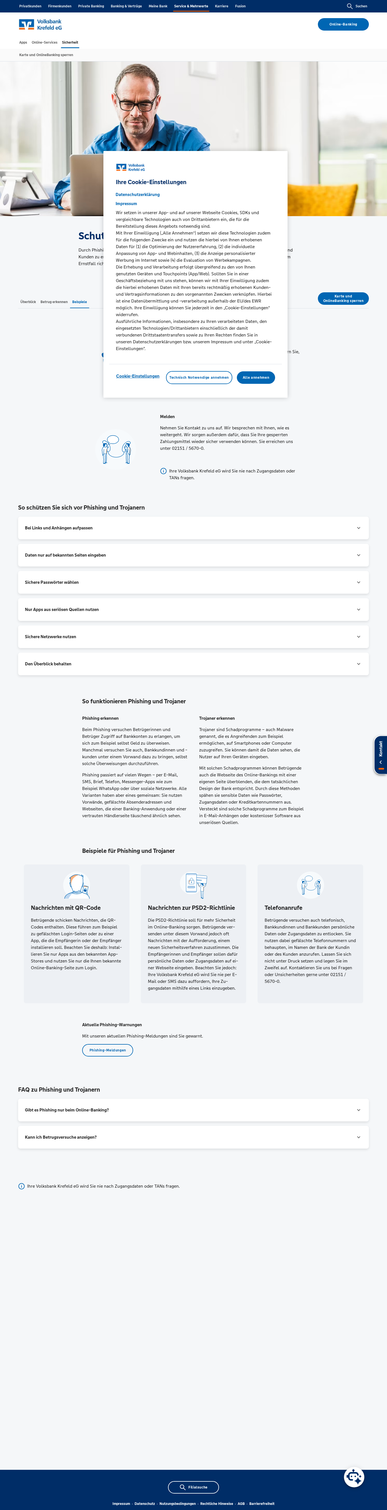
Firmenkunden (59, 6)
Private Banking (91, 6)
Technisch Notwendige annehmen (199, 378)
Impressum (121, 1504)
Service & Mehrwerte (191, 6)
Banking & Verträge (126, 6)
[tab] (23, 42)
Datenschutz (145, 1504)
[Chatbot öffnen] (354, 1477)
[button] (193, 528)
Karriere (221, 6)
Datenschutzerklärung (138, 194)
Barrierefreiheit (262, 1504)
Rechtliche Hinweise (216, 1504)
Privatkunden (30, 6)
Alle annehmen (256, 378)
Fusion (240, 6)
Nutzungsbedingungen (178, 1504)
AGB (241, 1504)
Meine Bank (158, 6)
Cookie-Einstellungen (138, 376)
